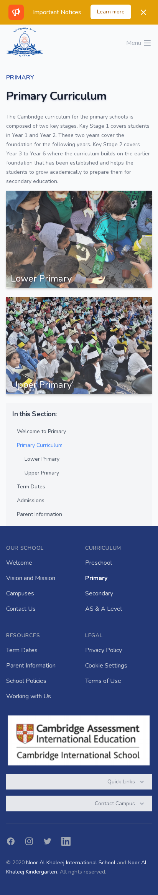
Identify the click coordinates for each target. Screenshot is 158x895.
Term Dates (22, 650)
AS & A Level (103, 609)
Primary (96, 578)
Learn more (111, 11)
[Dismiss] (143, 12)
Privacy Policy (103, 650)
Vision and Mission (30, 578)
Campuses (20, 593)
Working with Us (28, 696)
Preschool (98, 563)
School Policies (26, 681)
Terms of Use (103, 681)
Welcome (19, 563)
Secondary (99, 593)
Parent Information (31, 665)
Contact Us (21, 609)
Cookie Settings (106, 665)
